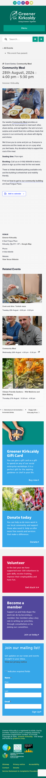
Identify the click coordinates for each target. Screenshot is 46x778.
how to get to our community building (26, 180)
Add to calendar (14, 193)
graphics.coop (19, 738)
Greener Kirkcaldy (23, 15)
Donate (34, 541)
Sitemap (5, 764)
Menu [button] (24, 28)
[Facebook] (23, 3)
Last (6, 691)
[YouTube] (31, 3)
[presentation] (22, 288)
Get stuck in (31, 587)
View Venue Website (10, 259)
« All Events (7, 48)
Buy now (33, 480)
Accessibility (34, 764)
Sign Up (36, 711)
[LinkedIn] (19, 3)
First (6, 682)
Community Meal (19, 122)
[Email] (15, 3)
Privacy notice (19, 764)
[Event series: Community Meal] (39, 352)
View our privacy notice (16, 662)
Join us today (31, 634)
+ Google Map (25, 244)
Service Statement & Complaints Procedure (20, 771)
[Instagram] (27, 3)
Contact (5, 768)
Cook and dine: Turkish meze (14, 306)
